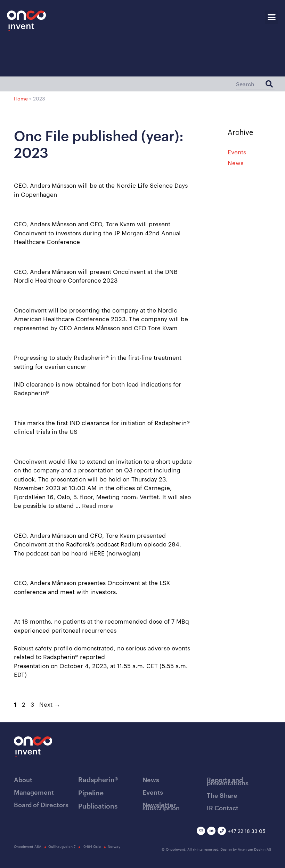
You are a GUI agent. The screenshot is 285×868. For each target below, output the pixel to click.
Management (34, 791)
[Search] (269, 84)
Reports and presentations (228, 781)
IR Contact (222, 807)
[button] (271, 17)
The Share (222, 794)
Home (21, 98)
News (235, 162)
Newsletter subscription (161, 806)
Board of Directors (41, 804)
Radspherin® (98, 779)
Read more (97, 505)
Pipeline (91, 792)
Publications (97, 805)
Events (237, 151)
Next (49, 704)
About (23, 779)
